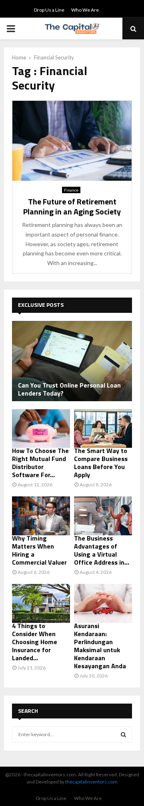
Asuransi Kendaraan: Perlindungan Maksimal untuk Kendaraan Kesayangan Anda (100, 646)
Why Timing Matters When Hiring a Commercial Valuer (39, 550)
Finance (71, 190)
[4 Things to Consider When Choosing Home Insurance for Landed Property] (41, 603)
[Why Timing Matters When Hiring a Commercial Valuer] (41, 515)
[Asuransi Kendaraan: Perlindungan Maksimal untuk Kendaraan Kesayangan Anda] (103, 603)
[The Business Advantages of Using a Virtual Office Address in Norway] (103, 515)
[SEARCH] (123, 734)
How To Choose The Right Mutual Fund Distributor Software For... (40, 463)
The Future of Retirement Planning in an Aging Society (72, 206)
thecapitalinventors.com (91, 782)
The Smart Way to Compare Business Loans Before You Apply (101, 463)
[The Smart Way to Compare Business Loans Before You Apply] (103, 428)
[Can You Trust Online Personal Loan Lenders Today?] (72, 361)
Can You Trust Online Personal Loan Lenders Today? (69, 389)
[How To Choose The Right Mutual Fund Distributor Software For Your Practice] (41, 428)
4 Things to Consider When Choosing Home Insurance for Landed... (34, 642)
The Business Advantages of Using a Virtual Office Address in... (101, 550)
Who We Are (85, 10)
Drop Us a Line (49, 10)
